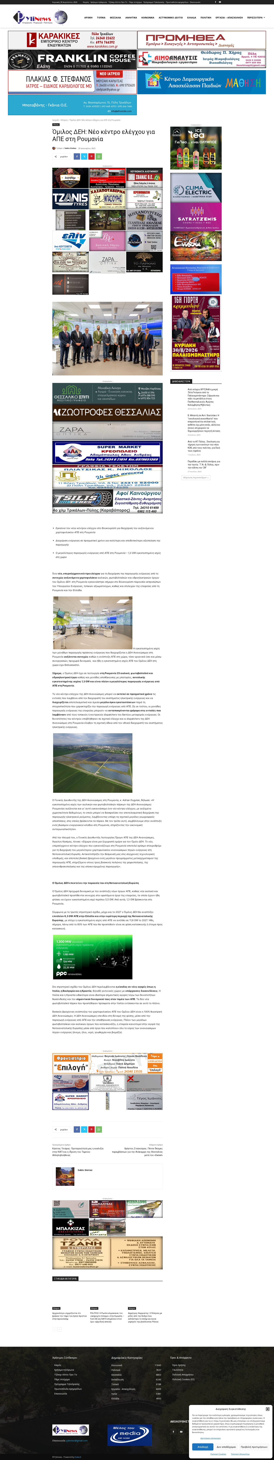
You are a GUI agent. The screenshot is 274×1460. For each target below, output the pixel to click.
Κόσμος (64, 120)
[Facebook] (215, 2)
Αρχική (55, 120)
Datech (78, 1457)
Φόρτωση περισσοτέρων (194, 477)
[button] (267, 1409)
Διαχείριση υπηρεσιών (210, 1438)
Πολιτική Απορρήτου (240, 1454)
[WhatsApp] (99, 156)
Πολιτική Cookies (218, 1454)
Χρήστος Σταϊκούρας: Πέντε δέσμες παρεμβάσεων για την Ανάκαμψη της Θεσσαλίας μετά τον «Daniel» (137, 1152)
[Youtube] (220, 2)
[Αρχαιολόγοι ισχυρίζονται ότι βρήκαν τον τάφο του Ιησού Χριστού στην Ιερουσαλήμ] (69, 1297)
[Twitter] (84, 156)
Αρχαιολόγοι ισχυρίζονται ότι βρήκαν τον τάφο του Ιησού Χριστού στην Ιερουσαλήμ (69, 1316)
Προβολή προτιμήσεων (254, 1446)
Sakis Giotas (70, 148)
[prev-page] (54, 1329)
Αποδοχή (203, 1446)
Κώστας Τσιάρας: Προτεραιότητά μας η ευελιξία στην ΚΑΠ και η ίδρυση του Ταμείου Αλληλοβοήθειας (77, 1152)
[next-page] (59, 1329)
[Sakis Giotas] (54, 148)
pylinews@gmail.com (77, 1440)
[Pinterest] (91, 156)
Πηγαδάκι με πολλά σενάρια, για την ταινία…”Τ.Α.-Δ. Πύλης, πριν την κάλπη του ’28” (204, 464)
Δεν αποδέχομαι (226, 1446)
